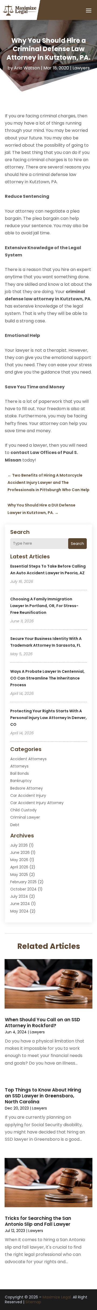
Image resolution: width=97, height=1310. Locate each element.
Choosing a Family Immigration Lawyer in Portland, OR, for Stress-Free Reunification (44, 605)
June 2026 (20, 852)
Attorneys (19, 766)
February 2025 (23, 882)
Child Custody (23, 810)
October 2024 (23, 889)
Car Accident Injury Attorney (37, 802)
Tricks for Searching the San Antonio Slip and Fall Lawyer (38, 1221)
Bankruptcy (21, 780)
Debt (14, 824)
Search (77, 543)
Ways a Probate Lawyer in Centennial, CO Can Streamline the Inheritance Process (47, 678)
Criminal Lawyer (25, 817)
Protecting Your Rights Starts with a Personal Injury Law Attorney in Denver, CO (48, 717)
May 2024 (19, 911)
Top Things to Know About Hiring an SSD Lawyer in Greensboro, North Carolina (43, 1096)
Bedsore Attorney (26, 788)
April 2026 (19, 867)
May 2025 (19, 874)
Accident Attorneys (28, 759)
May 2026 (19, 859)
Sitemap (33, 1302)
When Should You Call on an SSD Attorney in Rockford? (42, 1022)
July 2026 (19, 845)
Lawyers (81, 68)
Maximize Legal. (57, 1297)
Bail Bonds (19, 773)
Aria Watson (27, 68)
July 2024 (19, 896)
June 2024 (20, 903)
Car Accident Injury (28, 795)
